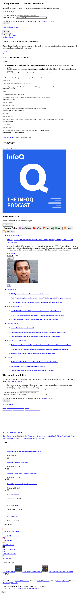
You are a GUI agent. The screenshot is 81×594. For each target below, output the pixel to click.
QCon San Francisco (13, 494)
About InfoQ (66, 436)
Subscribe (9, 225)
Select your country (9, 17)
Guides (42, 78)
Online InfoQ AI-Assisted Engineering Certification (22, 484)
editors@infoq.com (62, 581)
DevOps (9, 357)
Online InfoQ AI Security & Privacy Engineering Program (24, 451)
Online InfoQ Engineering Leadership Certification (22, 473)
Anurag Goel (11, 253)
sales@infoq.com (43, 581)
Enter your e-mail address (11, 15)
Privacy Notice (48, 21)
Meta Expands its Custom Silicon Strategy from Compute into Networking (33, 353)
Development (11, 289)
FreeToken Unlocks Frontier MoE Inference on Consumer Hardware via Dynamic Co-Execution (39, 349)
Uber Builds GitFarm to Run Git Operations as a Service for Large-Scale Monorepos (36, 311)
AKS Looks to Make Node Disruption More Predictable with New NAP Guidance (34, 362)
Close (7, 31)
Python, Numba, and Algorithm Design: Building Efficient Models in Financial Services (36, 302)
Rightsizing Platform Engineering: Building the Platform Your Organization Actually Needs (38, 332)
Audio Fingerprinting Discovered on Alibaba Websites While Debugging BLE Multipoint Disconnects (41, 298)
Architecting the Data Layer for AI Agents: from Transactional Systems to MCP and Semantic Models (41, 345)
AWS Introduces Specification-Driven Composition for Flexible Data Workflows (34, 319)
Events (39, 436)
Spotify (59, 228)
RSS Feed (8, 148)
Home (5, 436)
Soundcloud (49, 228)
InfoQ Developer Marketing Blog (27, 438)
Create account (12, 436)
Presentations (24, 78)
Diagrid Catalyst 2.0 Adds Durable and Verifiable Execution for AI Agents (32, 370)
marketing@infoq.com (10, 583)
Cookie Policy (34, 588)
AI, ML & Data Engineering (16, 340)
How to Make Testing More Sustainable (22, 328)
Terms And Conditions (20, 588)
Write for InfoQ (47, 436)
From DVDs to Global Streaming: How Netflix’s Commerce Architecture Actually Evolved (37, 315)
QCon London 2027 (12, 516)
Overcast (69, 228)
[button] (6, 23)
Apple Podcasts (26, 228)
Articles (14, 78)
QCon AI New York (12, 505)
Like (11, 258)
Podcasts (35, 78)
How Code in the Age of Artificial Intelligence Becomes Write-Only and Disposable (35, 336)
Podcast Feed (10, 231)
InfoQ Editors (56, 436)
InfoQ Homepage (8, 137)
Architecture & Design (14, 235)
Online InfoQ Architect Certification (17, 462)
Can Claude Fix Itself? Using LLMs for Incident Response (28, 366)
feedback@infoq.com (22, 581)
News (7, 78)
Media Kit (12, 438)
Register (5, 37)
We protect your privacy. (11, 27)
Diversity (42, 438)
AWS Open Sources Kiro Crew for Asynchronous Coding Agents (30, 294)
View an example (8, 12)
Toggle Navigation (7, 34)
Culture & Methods (13, 323)
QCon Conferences (29, 436)
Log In (5, 51)
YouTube (38, 228)
